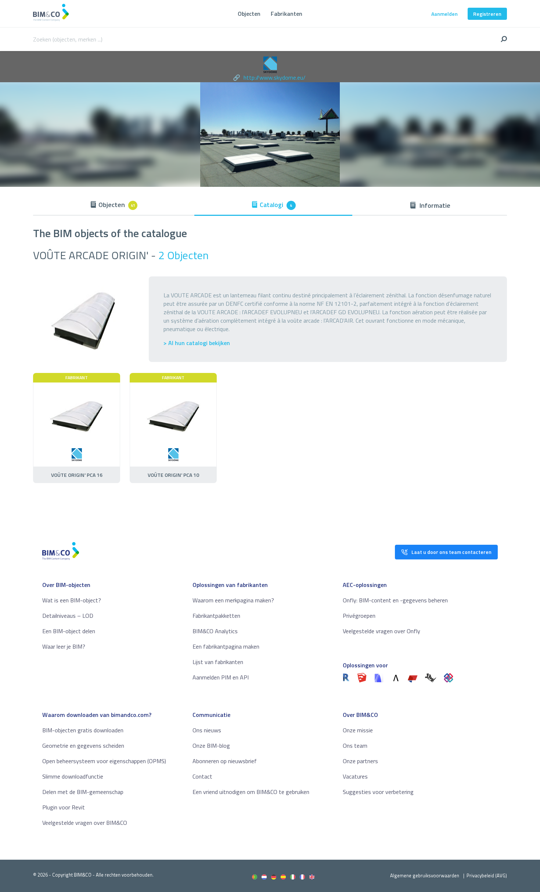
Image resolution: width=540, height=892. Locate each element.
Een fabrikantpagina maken (225, 646)
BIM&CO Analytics (215, 631)
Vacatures (355, 776)
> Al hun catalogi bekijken (196, 343)
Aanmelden (444, 14)
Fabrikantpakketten (216, 615)
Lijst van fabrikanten (217, 661)
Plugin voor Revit (63, 807)
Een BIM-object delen (68, 631)
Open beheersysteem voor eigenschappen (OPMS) (104, 761)
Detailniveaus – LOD (67, 615)
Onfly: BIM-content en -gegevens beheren (395, 600)
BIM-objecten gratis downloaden (82, 730)
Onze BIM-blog (211, 745)
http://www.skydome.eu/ (275, 77)
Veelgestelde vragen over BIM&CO (84, 822)
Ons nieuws (206, 730)
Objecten (249, 13)
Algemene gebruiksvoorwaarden (424, 875)
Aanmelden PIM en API (220, 677)
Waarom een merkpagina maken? (233, 600)
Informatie (434, 205)
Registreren (487, 14)
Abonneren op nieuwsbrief (224, 761)
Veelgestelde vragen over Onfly (381, 631)
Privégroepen (359, 615)
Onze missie (358, 730)
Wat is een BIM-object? (71, 600)
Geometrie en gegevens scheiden (83, 745)
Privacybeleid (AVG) (487, 875)
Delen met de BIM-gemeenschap (82, 791)
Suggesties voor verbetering (378, 791)
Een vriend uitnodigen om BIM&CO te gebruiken (250, 791)
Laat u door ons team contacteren (451, 552)
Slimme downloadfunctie (72, 776)
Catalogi (276, 205)
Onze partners (360, 761)
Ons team (355, 745)
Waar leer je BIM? (63, 646)
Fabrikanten (286, 13)
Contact (202, 776)
